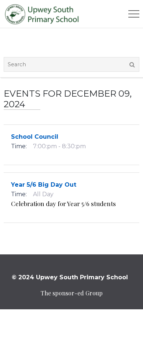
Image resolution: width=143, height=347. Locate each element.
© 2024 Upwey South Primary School (70, 277)
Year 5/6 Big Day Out (43, 184)
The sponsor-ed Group (72, 293)
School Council (34, 136)
